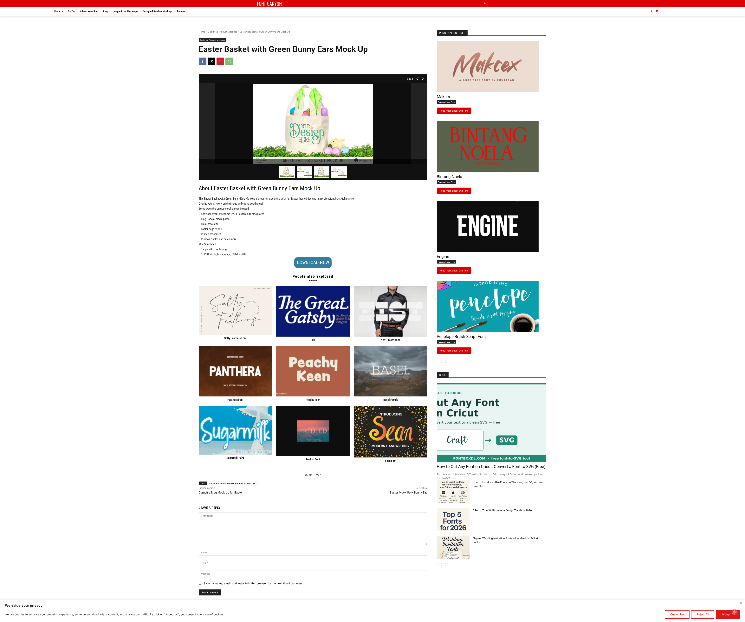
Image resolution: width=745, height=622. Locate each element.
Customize (677, 614)
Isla (313, 340)
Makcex (444, 96)
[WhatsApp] (229, 61)
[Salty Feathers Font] (235, 310)
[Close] (741, 603)
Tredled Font (313, 459)
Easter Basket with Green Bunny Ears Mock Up (232, 483)
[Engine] (488, 226)
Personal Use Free (446, 102)
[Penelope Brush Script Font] (488, 306)
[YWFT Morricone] (390, 311)
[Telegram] (657, 11)
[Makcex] (488, 66)
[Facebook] (202, 61)
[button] (485, 3)
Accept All (728, 614)
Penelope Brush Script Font (461, 336)
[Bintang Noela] (488, 146)
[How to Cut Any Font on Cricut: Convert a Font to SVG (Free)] (491, 422)
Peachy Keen (313, 399)
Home (202, 31)
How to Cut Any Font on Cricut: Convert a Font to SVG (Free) (491, 466)
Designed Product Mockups (222, 31)
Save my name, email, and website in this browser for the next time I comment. (253, 583)
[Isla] (313, 311)
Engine (443, 256)
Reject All (703, 614)
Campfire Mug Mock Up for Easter (221, 492)
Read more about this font (454, 110)
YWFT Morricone (390, 340)
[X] (211, 61)
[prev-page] (439, 360)
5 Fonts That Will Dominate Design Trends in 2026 (502, 510)
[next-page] (445, 360)
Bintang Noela (449, 176)
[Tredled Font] (313, 431)
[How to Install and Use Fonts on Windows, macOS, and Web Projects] (453, 491)
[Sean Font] (390, 432)
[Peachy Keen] (313, 371)
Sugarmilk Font (235, 458)
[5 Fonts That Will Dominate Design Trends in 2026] (453, 520)
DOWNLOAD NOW (313, 262)
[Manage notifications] (734, 612)
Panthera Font (235, 399)
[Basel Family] (390, 371)
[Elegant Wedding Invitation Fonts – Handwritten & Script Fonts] (453, 547)
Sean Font (390, 461)
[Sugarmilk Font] (235, 430)
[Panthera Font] (235, 371)
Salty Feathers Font (235, 338)
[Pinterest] (651, 11)
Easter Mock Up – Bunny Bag (408, 492)
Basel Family (390, 399)
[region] (372, 611)
